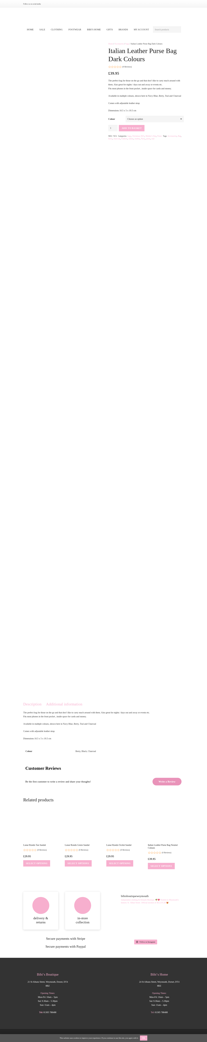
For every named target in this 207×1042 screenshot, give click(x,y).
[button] (65, 29)
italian (131, 139)
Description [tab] (32, 704)
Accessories (119, 44)
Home (110, 44)
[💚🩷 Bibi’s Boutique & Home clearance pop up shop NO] (145, 930)
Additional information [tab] (64, 704)
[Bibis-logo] (103, 17)
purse (148, 139)
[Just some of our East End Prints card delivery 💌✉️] (119, 915)
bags (127, 44)
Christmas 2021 (138, 136)
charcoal (116, 139)
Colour (111, 119)
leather (137, 139)
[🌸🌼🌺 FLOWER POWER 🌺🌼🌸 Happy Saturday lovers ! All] (145, 915)
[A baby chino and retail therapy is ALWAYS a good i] (171, 930)
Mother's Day (151, 136)
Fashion (124, 139)
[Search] (178, 30)
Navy (143, 139)
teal (153, 139)
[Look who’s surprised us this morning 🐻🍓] (171, 915)
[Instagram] (46, 4)
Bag (179, 136)
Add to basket (132, 128)
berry (110, 139)
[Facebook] (50, 4)
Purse (159, 136)
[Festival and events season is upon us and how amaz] (119, 930)
